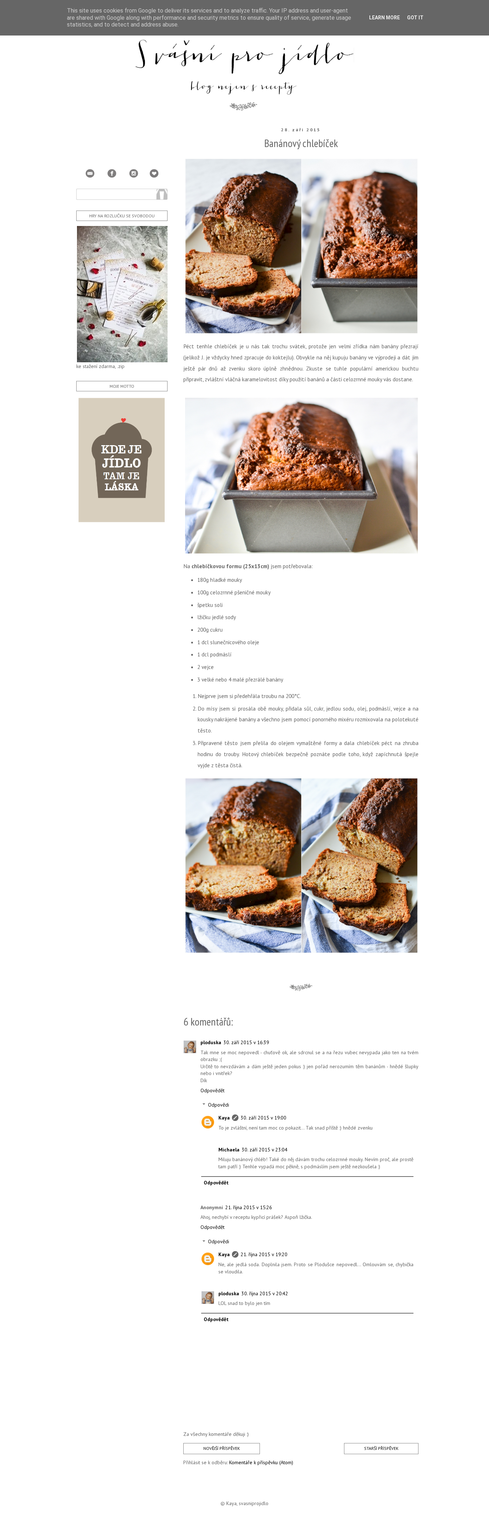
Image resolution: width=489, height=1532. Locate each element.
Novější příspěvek (221, 1448)
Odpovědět (212, 1090)
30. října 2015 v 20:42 (264, 1293)
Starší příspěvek (381, 1448)
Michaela (228, 1149)
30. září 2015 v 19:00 (263, 1117)
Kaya (224, 1117)
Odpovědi (218, 1105)
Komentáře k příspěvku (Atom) (261, 1462)
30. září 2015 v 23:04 (264, 1149)
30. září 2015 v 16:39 (246, 1042)
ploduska (210, 1042)
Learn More (384, 17)
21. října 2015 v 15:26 (248, 1207)
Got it (415, 17)
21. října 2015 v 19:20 (264, 1254)
